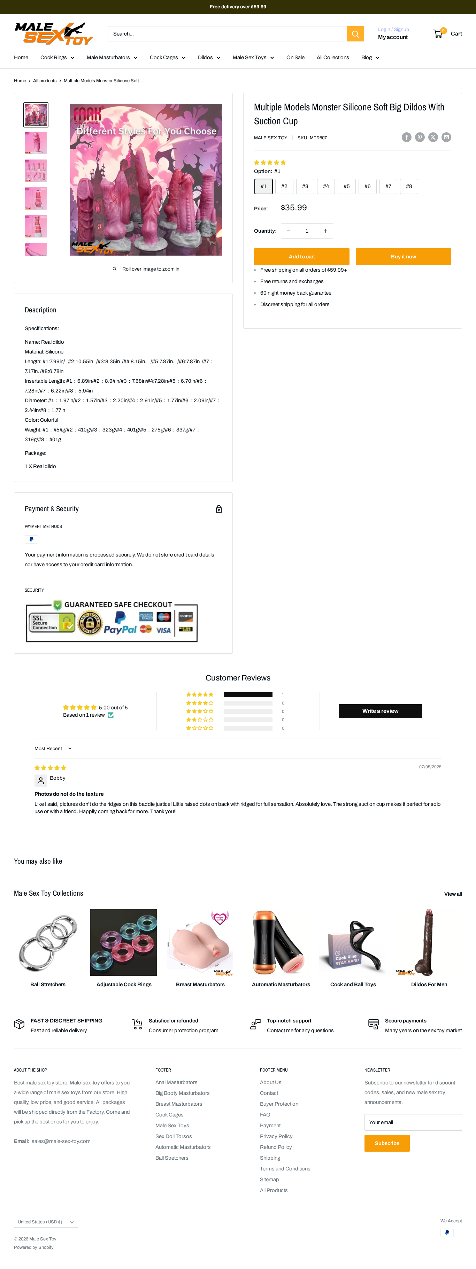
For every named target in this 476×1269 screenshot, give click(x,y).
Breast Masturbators (178, 1104)
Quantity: (265, 230)
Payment (270, 1125)
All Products (274, 1190)
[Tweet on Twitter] (433, 137)
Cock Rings (53, 57)
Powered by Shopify (34, 1247)
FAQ (265, 1115)
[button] (270, 162)
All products (45, 80)
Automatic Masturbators (183, 1147)
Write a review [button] (380, 711)
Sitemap (269, 1179)
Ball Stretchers (172, 1158)
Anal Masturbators (176, 1082)
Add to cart (302, 256)
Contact (269, 1093)
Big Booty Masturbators (182, 1093)
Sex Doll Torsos (173, 1136)
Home (21, 57)
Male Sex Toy (270, 137)
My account (393, 37)
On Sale (295, 57)
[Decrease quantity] (288, 231)
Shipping (270, 1158)
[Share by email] (446, 137)
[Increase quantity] (325, 231)
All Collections (333, 57)
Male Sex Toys (250, 57)
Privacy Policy (276, 1136)
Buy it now (403, 256)
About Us (271, 1082)
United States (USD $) (40, 1222)
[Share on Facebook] (407, 137)
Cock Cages (164, 57)
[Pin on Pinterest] (420, 137)
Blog (366, 57)
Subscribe (387, 1143)
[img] (50, 768)
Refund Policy (276, 1147)
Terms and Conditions (285, 1168)
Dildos (205, 57)
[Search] (355, 33)
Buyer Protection (279, 1104)
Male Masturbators (108, 57)
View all (453, 894)
